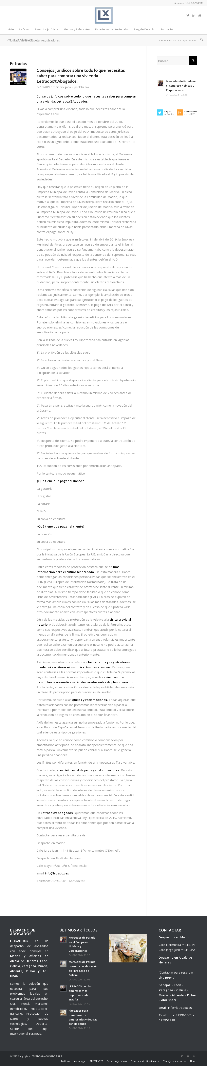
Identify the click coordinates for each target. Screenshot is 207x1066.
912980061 (184, 1015)
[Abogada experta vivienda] (18, 77)
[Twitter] (188, 15)
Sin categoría (63, 87)
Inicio (176, 40)
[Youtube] (200, 15)
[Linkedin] (194, 15)
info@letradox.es (57, 873)
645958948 (167, 1020)
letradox (84, 87)
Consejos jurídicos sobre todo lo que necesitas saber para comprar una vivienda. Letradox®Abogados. (81, 76)
